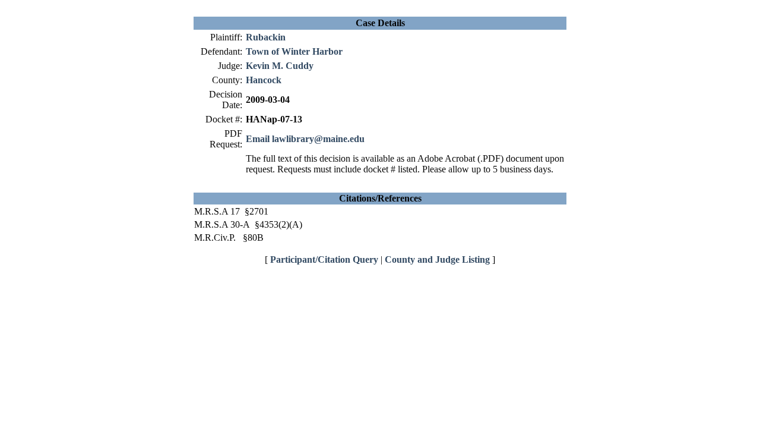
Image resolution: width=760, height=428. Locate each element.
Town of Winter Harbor (294, 51)
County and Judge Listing (437, 259)
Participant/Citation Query (324, 259)
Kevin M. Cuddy (280, 66)
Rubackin (266, 37)
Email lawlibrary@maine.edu (305, 139)
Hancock (263, 80)
